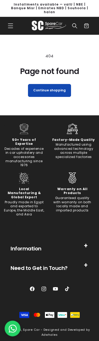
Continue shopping (49, 90)
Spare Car (31, 330)
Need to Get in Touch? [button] (39, 268)
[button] (10, 26)
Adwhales (49, 335)
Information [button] (26, 248)
